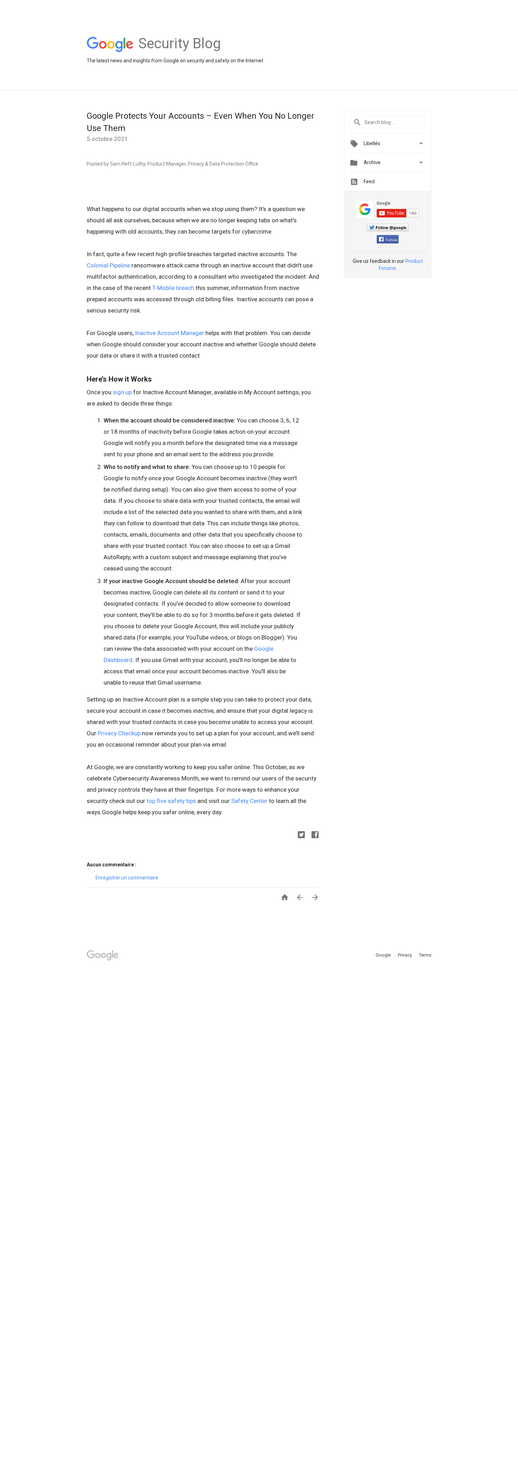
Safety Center (249, 800)
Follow (391, 240)
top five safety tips (171, 800)
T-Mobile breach (174, 287)
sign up (122, 392)
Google (384, 955)
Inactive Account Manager (169, 332)
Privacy (405, 955)
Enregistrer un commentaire (126, 877)
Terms (425, 955)
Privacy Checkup (119, 733)
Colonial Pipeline (108, 265)
